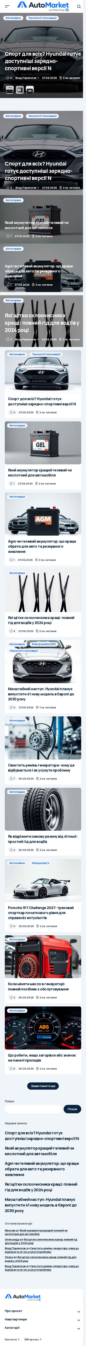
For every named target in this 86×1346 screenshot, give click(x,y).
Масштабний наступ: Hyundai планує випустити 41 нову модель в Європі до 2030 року (41, 1205)
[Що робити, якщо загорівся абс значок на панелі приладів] (43, 1028)
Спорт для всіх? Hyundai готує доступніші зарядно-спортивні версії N (42, 1135)
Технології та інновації (42, 116)
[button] (7, 6)
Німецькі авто (40, 863)
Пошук (9, 1101)
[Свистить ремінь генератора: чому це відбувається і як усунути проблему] (43, 737)
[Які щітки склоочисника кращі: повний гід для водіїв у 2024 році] (43, 321)
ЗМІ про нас (31, 1339)
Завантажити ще (43, 1086)
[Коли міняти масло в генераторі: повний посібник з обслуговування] (43, 956)
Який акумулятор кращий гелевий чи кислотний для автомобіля (39, 1150)
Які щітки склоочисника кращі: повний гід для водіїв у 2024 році (41, 1186)
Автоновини (13, 116)
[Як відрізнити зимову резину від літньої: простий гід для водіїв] (43, 809)
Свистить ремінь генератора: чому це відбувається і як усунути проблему (42, 1250)
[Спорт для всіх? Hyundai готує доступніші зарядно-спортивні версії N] (43, 153)
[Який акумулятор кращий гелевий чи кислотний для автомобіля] (43, 55)
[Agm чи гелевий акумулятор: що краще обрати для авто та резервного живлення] (43, 268)
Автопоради (13, 18)
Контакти (11, 1339)
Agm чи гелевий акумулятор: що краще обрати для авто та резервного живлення (42, 1169)
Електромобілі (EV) (44, 644)
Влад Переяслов (15, 1248)
